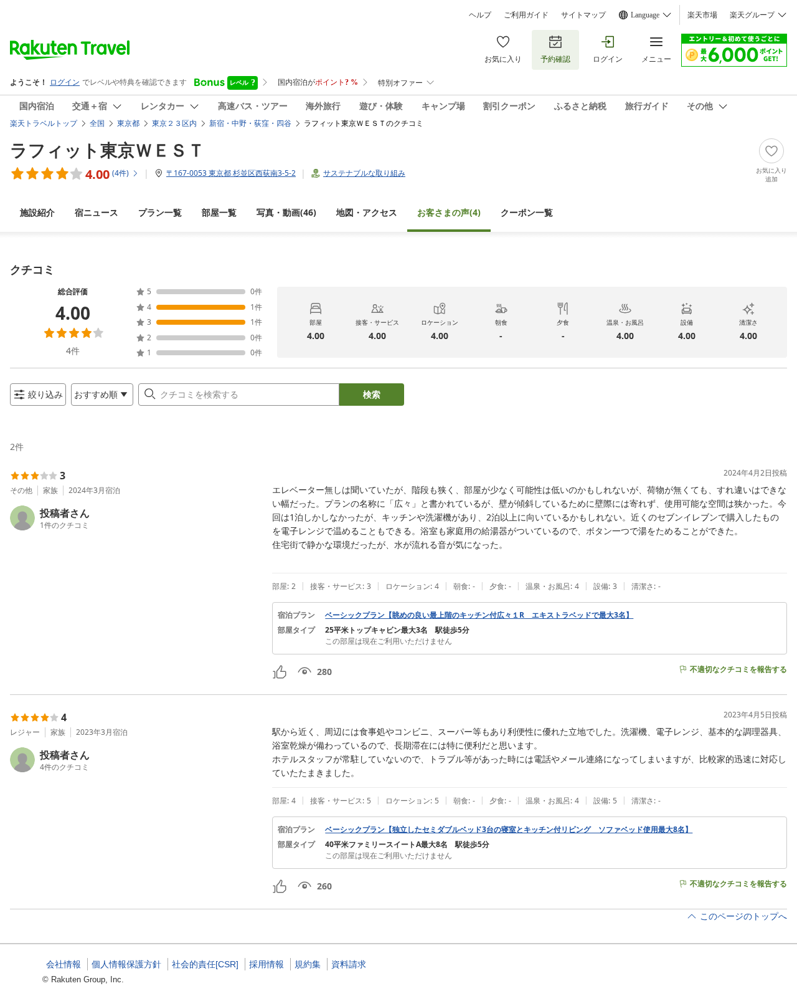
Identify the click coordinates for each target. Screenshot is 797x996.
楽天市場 (702, 15)
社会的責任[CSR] (205, 964)
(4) (449, 212)
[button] (136, 517)
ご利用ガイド (526, 15)
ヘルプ (480, 15)
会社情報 (63, 964)
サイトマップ (583, 15)
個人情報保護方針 (126, 964)
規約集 (308, 964)
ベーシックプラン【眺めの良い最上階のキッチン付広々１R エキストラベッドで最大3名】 (479, 615)
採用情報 (266, 964)
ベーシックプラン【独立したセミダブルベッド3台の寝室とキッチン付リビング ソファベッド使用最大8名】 (508, 830)
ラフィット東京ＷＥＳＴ (107, 149)
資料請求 (348, 964)
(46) (286, 212)
